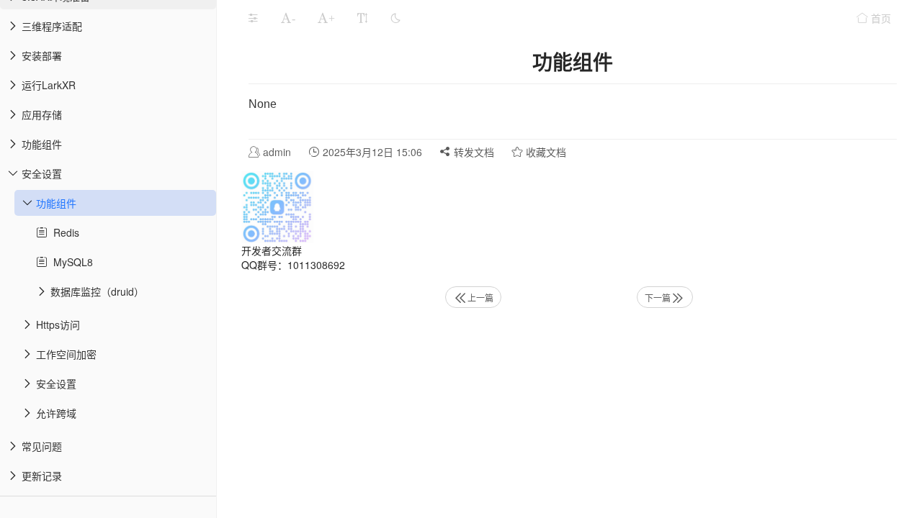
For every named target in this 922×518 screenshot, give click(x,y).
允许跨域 (56, 413)
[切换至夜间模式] (395, 18)
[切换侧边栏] (252, 18)
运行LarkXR (49, 85)
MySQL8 (70, 262)
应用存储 (42, 114)
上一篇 (480, 297)
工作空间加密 (66, 354)
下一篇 (658, 297)
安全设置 (42, 173)
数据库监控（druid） (97, 291)
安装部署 (42, 55)
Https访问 (58, 324)
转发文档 (472, 152)
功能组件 (42, 144)
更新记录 (42, 475)
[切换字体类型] (362, 18)
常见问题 (42, 446)
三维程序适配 (52, 26)
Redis (63, 232)
